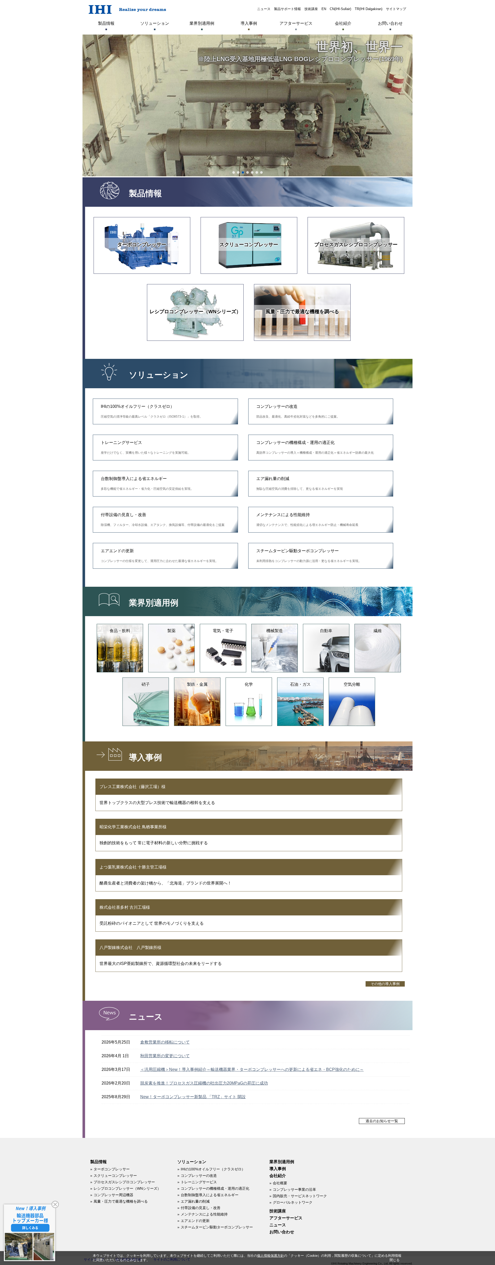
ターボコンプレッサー (141, 244)
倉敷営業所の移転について (165, 1042)
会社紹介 (343, 23)
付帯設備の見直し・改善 (163, 519)
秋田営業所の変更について (165, 1056)
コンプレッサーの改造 (298, 411)
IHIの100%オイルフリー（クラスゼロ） (152, 411)
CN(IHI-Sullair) (340, 9)
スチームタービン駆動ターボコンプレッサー (308, 556)
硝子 (146, 684)
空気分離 (352, 684)
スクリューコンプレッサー (248, 244)
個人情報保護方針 (270, 1256)
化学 (249, 684)
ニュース (263, 9)
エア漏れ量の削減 (299, 483)
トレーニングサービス (146, 447)
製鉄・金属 (197, 684)
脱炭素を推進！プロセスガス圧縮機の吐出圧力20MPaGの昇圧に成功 (204, 1083)
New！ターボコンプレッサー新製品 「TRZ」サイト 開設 (193, 1097)
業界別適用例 (201, 23)
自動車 (326, 631)
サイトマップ (396, 9)
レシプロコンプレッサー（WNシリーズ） (195, 311)
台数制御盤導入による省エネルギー (147, 483)
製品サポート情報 (287, 9)
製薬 (171, 631)
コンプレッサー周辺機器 (113, 1195)
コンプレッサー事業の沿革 (294, 1189)
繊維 (378, 631)
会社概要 (280, 1183)
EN (323, 9)
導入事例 (249, 23)
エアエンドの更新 (159, 556)
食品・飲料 (120, 631)
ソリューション (154, 23)
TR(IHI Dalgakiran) (368, 9)
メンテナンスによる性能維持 (307, 519)
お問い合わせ (390, 23)
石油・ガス (300, 684)
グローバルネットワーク (292, 1202)
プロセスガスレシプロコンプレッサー (356, 244)
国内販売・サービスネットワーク (300, 1196)
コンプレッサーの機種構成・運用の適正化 (315, 447)
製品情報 (106, 23)
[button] (233, 172)
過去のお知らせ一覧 (382, 1121)
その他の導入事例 (385, 984)
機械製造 (274, 631)
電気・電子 (223, 631)
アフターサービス (295, 23)
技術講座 (311, 9)
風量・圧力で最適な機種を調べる (302, 311)
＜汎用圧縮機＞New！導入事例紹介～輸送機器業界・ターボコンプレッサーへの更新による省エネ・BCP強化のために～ (252, 1069)
